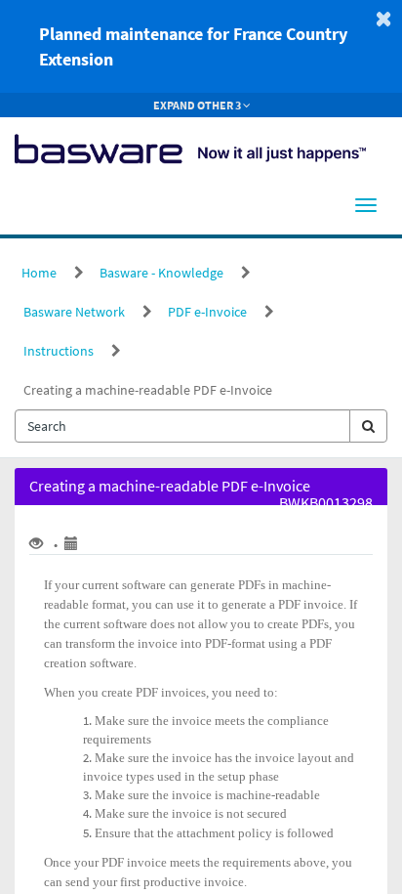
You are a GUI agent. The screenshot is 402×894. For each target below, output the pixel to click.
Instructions (58, 351)
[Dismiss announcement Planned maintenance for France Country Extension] (383, 18)
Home (39, 272)
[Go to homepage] (190, 146)
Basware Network (74, 311)
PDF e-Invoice (207, 311)
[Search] (368, 426)
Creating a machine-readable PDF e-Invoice (147, 390)
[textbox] (182, 426)
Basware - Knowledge (161, 272)
